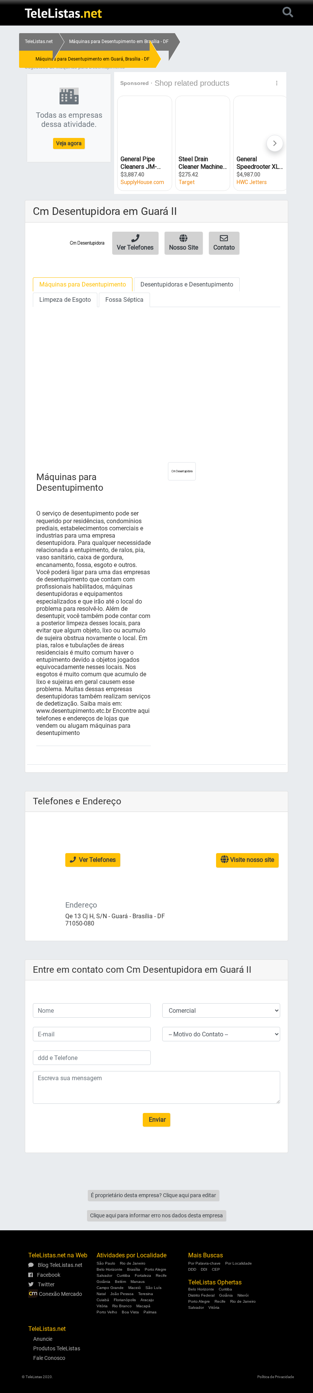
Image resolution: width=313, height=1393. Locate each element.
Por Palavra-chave (204, 1263)
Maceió (134, 1288)
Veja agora (69, 143)
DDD (192, 1269)
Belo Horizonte (110, 1269)
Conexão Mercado (60, 1294)
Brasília (133, 1269)
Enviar (156, 1119)
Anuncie (42, 1339)
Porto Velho (107, 1312)
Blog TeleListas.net (59, 1265)
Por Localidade (238, 1263)
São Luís (153, 1288)
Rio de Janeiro (132, 1263)
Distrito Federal (201, 1295)
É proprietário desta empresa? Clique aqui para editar (153, 1195)
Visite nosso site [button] (251, 859)
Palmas (150, 1312)
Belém (120, 1281)
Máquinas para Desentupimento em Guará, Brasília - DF (92, 59)
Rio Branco (122, 1306)
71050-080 (79, 923)
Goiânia (103, 1281)
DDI (204, 1269)
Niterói (242, 1295)
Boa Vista (130, 1312)
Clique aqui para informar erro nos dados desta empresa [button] (156, 1215)
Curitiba (123, 1275)
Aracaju (147, 1300)
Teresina (145, 1294)
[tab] (82, 284)
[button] (135, 243)
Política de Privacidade (275, 1377)
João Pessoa (122, 1294)
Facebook (48, 1275)
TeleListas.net (39, 41)
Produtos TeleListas (56, 1348)
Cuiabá (103, 1300)
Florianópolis (125, 1300)
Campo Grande (110, 1288)
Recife (161, 1275)
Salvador (104, 1275)
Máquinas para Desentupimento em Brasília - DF (119, 41)
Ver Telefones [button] (96, 859)
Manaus (138, 1281)
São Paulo (106, 1263)
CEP (216, 1269)
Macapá (143, 1306)
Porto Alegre (155, 1269)
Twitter (46, 1284)
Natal (101, 1294)
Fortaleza (143, 1275)
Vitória (102, 1306)
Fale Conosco (49, 1358)
